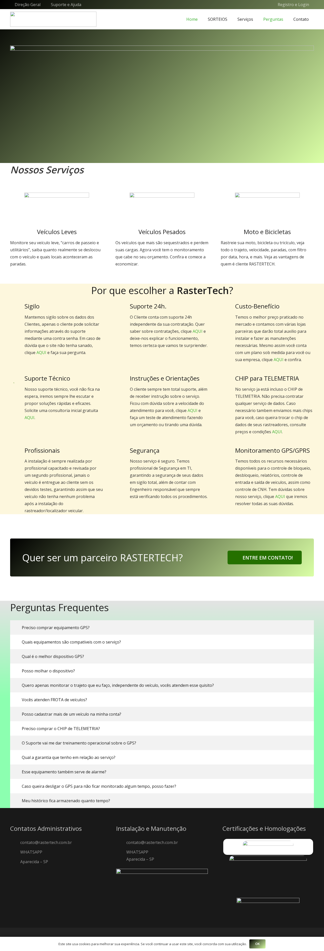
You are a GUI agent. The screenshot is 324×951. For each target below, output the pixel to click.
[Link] (53, 19)
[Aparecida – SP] (15, 861)
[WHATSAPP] (15, 852)
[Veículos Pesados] (162, 208)
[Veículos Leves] (56, 208)
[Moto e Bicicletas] (267, 208)
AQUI (41, 352)
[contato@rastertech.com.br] (15, 842)
